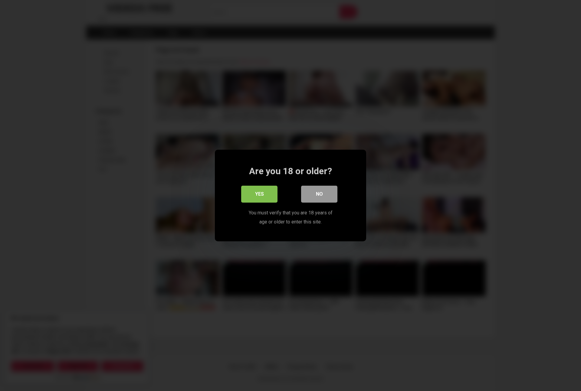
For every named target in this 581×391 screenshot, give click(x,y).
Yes (259, 194)
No (319, 194)
